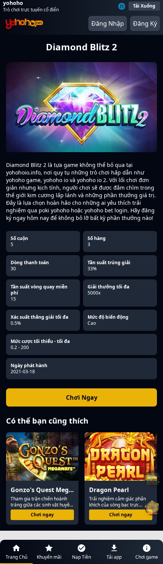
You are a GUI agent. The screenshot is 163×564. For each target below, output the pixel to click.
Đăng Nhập (107, 23)
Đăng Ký (145, 23)
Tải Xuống (144, 6)
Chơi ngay (42, 514)
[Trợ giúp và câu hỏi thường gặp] (152, 477)
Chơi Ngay (81, 397)
